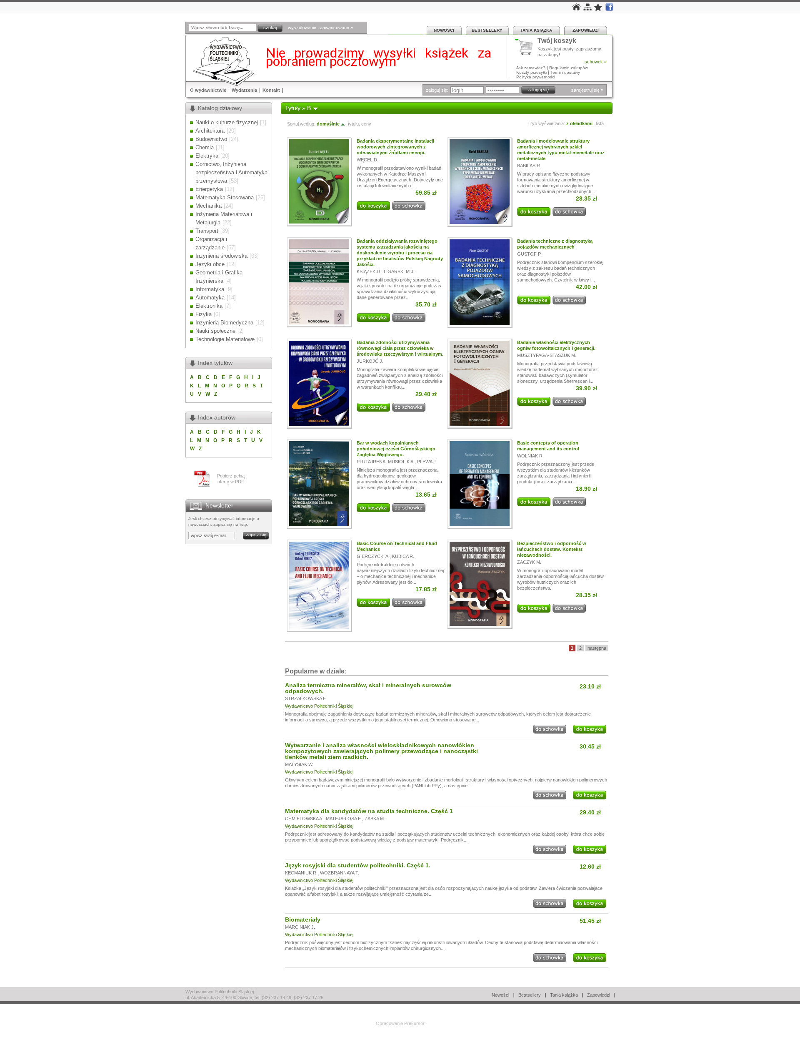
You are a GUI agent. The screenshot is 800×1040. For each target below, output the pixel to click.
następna (597, 648)
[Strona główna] (576, 8)
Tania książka (536, 30)
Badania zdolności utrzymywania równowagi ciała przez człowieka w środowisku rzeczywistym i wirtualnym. (400, 348)
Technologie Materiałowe (225, 339)
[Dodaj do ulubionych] (598, 9)
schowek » (596, 61)
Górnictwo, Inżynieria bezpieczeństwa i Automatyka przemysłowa (231, 172)
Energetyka (209, 189)
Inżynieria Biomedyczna (224, 322)
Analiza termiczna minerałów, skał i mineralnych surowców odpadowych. (368, 688)
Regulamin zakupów (568, 67)
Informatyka (209, 289)
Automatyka (210, 297)
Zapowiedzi (585, 30)
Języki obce (210, 264)
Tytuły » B (298, 108)
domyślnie (328, 123)
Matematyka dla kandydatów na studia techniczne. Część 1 (369, 811)
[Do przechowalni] (408, 208)
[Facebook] (609, 9)
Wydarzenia (244, 90)
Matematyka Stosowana (224, 197)
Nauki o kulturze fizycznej (226, 122)
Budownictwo (211, 139)
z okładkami (579, 123)
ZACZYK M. (529, 562)
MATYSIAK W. (299, 764)
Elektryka (206, 156)
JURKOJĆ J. (370, 361)
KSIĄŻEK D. (369, 271)
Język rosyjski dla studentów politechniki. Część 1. (357, 865)
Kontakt (271, 90)
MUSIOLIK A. (401, 461)
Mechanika (208, 206)
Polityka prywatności (535, 77)
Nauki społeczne (215, 331)
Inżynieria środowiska (221, 256)
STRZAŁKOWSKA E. (306, 698)
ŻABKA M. (375, 818)
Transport (206, 231)
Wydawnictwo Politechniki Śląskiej (319, 705)
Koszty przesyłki (532, 72)
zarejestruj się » (587, 90)
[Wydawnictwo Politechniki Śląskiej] (221, 61)
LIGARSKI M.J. (399, 271)
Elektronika (208, 306)
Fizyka (203, 314)
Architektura (210, 131)
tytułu (353, 123)
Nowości (444, 30)
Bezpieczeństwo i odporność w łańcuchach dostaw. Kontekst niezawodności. (551, 549)
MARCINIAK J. (300, 926)
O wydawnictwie (208, 90)
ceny (366, 123)
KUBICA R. (403, 556)
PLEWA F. (427, 461)
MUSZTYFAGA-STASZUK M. (546, 355)
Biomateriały (302, 919)
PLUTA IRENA (371, 461)
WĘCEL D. (367, 159)
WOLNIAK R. (530, 455)
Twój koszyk (557, 41)
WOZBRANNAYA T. (339, 872)
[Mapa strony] (587, 8)
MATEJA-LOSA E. (344, 818)
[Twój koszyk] (526, 47)
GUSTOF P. (529, 253)
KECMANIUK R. (301, 872)
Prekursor (414, 1023)
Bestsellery (487, 30)
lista (600, 123)
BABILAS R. (529, 165)
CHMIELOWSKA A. (304, 818)
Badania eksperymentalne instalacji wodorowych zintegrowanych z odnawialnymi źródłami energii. (395, 146)
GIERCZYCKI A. (373, 556)
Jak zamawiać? (530, 67)
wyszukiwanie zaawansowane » (320, 27)
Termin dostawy (565, 72)
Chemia (204, 147)
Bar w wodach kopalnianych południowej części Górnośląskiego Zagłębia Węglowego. (396, 448)
